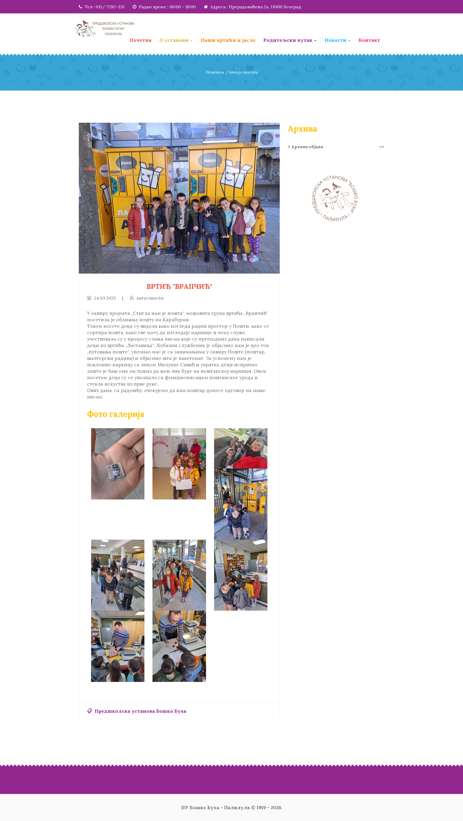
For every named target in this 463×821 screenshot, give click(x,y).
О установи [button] (174, 40)
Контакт (369, 40)
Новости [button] (336, 40)
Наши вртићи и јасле (228, 40)
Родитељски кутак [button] (288, 40)
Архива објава (337, 146)
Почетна (140, 40)
